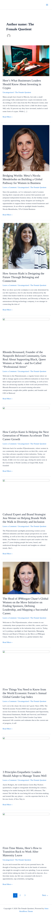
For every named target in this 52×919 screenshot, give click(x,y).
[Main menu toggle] (47, 4)
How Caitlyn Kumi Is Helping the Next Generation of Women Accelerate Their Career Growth (26, 435)
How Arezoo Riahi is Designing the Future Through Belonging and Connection (23, 277)
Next (45, 895)
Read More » (7, 116)
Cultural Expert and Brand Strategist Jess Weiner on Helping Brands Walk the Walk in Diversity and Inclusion (24, 518)
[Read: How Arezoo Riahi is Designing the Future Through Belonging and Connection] (26, 246)
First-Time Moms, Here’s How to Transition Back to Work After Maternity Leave (22, 851)
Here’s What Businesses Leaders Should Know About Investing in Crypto (22, 84)
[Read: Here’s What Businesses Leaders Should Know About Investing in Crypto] (26, 61)
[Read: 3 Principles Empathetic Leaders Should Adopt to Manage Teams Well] (26, 752)
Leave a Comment (9, 187)
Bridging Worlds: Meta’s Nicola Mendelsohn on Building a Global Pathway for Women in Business (22, 179)
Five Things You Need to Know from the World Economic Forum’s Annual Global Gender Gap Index (25, 693)
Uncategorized (8, 92)
